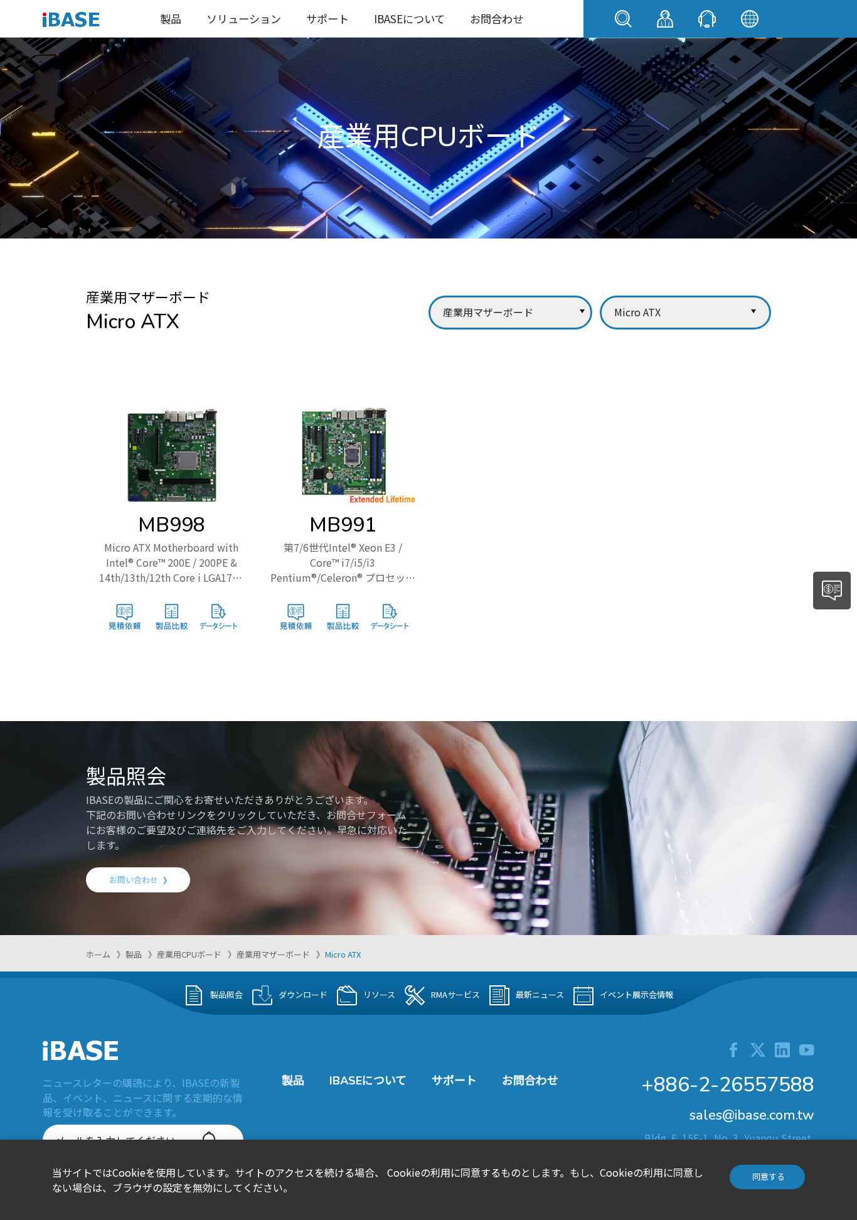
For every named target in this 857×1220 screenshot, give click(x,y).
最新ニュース (540, 994)
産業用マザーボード (273, 954)
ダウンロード (303, 994)
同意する (768, 1176)
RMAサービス (455, 994)
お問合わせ (496, 18)
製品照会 (226, 994)
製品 (170, 18)
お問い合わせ (133, 880)
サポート (327, 18)
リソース (379, 994)
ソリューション (243, 18)
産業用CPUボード (189, 954)
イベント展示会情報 (636, 994)
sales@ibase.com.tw (751, 1115)
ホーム (98, 954)
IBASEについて (409, 18)
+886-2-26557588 (727, 1084)
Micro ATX (343, 954)
